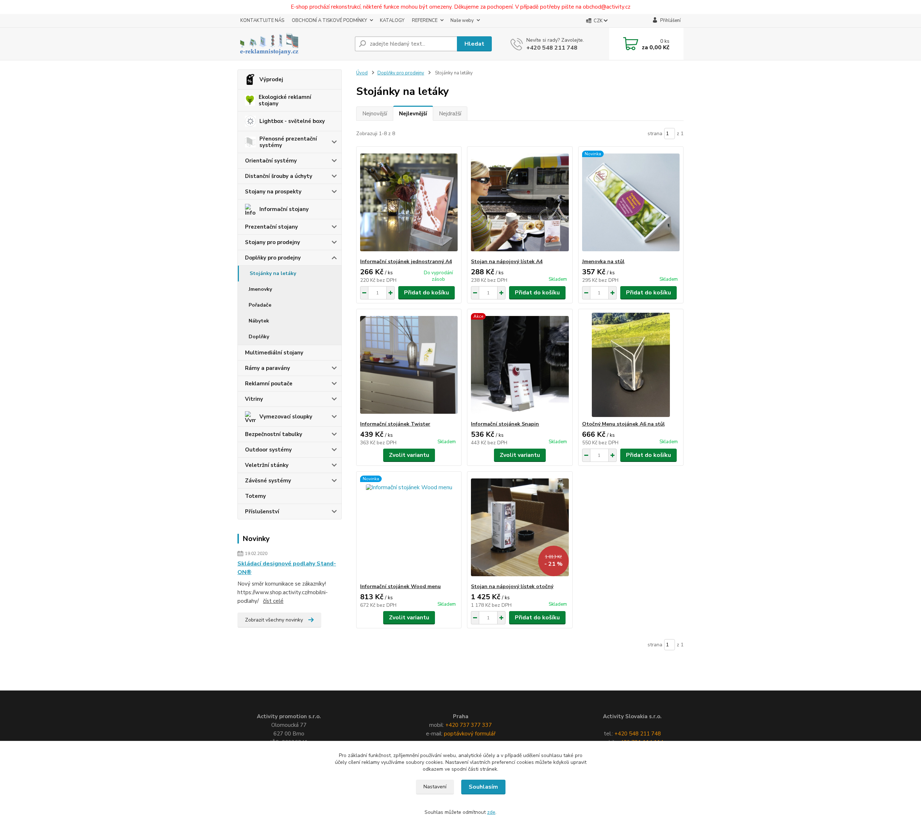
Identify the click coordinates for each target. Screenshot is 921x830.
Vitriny (254, 399)
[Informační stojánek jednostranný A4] (409, 202)
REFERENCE (424, 20)
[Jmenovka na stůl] (631, 202)
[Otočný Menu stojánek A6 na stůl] (631, 365)
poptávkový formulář (469, 733)
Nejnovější (374, 113)
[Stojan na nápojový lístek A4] (519, 202)
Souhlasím (483, 787)
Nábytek (259, 320)
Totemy (255, 496)
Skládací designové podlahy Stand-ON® (286, 568)
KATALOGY (392, 20)
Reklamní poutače (268, 383)
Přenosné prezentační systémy (288, 142)
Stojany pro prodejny (272, 242)
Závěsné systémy (268, 480)
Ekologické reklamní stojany (285, 100)
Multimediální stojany (274, 352)
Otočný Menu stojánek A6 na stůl (623, 424)
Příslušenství (262, 511)
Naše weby (462, 20)
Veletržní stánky (267, 465)
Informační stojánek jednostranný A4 (406, 261)
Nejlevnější (413, 113)
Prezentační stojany (271, 226)
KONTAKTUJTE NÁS (262, 20)
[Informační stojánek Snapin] (519, 365)
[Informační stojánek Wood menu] (409, 527)
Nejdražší (450, 113)
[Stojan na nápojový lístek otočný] (519, 527)
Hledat (474, 44)
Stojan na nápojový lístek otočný (512, 586)
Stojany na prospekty (273, 191)
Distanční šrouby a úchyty (278, 176)
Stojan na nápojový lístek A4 (507, 261)
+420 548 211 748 (551, 48)
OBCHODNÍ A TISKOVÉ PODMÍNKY (329, 20)
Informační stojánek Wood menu (400, 586)
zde (491, 812)
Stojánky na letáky (273, 273)
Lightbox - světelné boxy (292, 121)
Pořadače (260, 305)
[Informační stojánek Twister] (409, 365)
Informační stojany (284, 209)
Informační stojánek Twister (395, 424)
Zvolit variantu (409, 455)
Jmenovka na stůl (603, 261)
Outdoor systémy (268, 449)
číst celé (273, 601)
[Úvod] (293, 43)
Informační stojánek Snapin (505, 424)
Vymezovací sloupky (285, 416)
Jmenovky (260, 289)
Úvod (362, 73)
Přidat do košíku (426, 293)
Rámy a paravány (267, 368)
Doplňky (259, 336)
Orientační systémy (271, 160)
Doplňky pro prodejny (273, 257)
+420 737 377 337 (468, 725)
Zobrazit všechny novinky (274, 619)
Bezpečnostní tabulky (273, 434)
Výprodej (271, 79)
